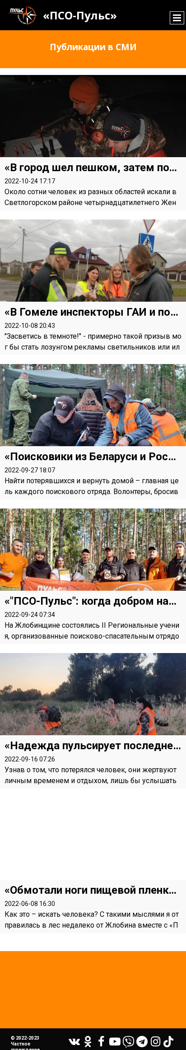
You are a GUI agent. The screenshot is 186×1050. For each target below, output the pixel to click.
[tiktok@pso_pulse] (168, 1041)
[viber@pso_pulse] (128, 1042)
